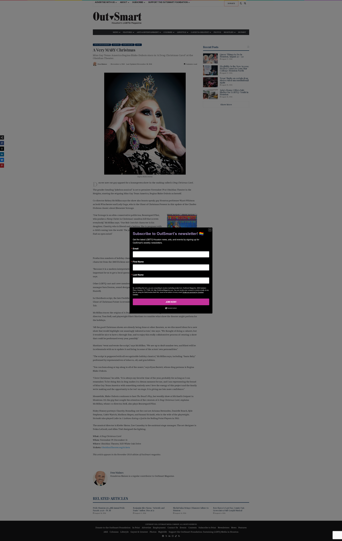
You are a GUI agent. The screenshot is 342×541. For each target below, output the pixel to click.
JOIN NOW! (171, 301)
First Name (138, 262)
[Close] (210, 229)
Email (135, 249)
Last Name (138, 275)
